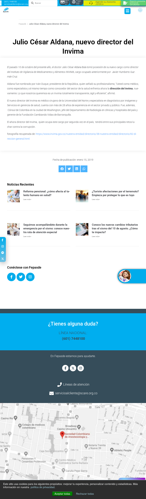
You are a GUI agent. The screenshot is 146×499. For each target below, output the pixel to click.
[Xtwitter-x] (73, 368)
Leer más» (27, 199)
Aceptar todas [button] (62, 493)
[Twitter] (21, 277)
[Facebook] (11, 277)
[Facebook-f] (65, 368)
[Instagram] (30, 277)
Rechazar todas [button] (85, 493)
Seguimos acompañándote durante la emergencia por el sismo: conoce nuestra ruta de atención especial (46, 228)
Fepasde (22, 24)
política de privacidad (42, 487)
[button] (62, 168)
